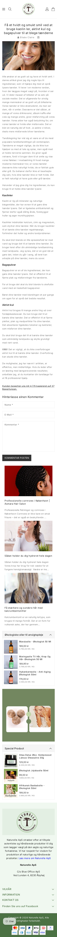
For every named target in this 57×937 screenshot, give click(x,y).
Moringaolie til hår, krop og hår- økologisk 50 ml (35, 658)
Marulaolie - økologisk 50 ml (35, 641)
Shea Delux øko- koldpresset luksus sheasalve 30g (35, 756)
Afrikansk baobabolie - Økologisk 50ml (31, 786)
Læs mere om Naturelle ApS (35, 858)
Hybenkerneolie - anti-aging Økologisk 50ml (35, 673)
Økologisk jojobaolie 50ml (33, 770)
